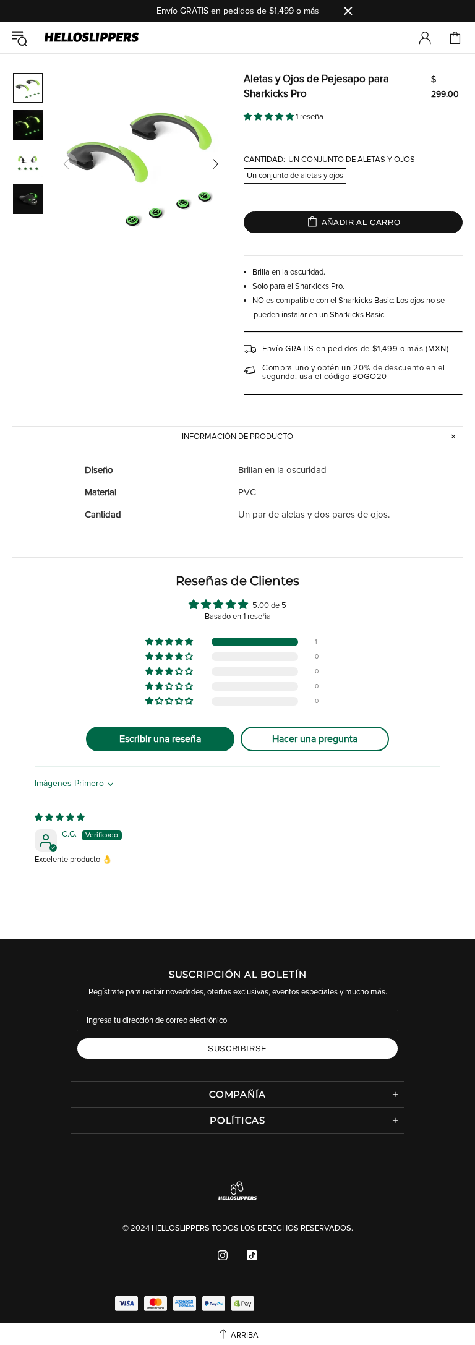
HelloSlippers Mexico (91, 37)
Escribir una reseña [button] (160, 739)
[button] (270, 117)
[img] (60, 818)
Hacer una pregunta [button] (314, 739)
